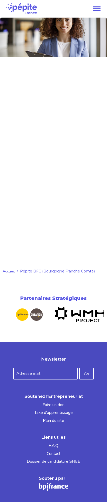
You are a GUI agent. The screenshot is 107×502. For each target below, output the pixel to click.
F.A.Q (53, 445)
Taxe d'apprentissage (53, 412)
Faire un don (53, 405)
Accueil (9, 271)
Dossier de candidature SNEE (53, 461)
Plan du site (53, 420)
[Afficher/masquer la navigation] (96, 9)
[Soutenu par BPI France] (53, 486)
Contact (54, 454)
